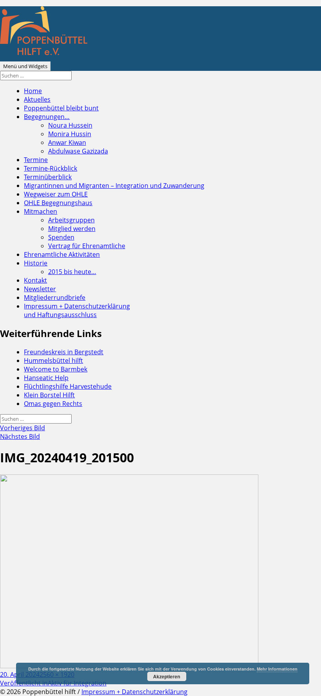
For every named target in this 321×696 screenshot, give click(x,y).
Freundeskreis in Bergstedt (63, 352)
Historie (35, 263)
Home (33, 91)
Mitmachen (40, 211)
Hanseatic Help (46, 377)
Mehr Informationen (277, 669)
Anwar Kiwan (67, 142)
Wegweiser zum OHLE (56, 194)
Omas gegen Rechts (53, 403)
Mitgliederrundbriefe (54, 297)
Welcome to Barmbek (55, 369)
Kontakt (35, 280)
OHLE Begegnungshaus (58, 202)
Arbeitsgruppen (71, 220)
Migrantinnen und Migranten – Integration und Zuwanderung (114, 185)
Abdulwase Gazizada (78, 151)
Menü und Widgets (25, 66)
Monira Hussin (69, 134)
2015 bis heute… (72, 271)
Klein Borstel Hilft (49, 395)
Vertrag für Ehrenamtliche (86, 246)
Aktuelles (37, 99)
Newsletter (40, 289)
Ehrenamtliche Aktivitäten (62, 254)
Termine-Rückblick (50, 168)
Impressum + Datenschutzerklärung (77, 310)
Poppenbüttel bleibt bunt (61, 108)
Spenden (61, 237)
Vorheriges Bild (22, 428)
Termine (36, 159)
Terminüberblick (48, 177)
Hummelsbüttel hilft (53, 360)
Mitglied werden (72, 228)
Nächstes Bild (20, 436)
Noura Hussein (70, 125)
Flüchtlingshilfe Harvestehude (68, 386)
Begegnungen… (47, 116)
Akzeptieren (166, 676)
